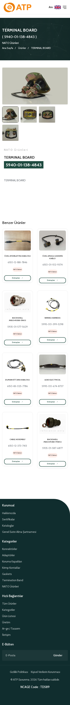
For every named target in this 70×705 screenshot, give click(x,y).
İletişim (6, 634)
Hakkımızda (9, 513)
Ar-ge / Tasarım (11, 628)
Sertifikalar (8, 519)
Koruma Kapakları (12, 561)
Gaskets (7, 574)
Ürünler (22, 48)
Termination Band (12, 580)
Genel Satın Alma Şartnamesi (19, 532)
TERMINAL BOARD (41, 48)
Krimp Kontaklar (11, 567)
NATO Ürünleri (10, 43)
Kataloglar (8, 525)
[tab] (10, 114)
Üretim (6, 622)
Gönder (57, 655)
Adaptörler (8, 555)
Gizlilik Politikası (19, 672)
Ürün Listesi (9, 616)
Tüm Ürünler (9, 603)
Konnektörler (9, 549)
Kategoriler (8, 609)
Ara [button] (51, 7)
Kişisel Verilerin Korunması (45, 672)
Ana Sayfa (7, 48)
